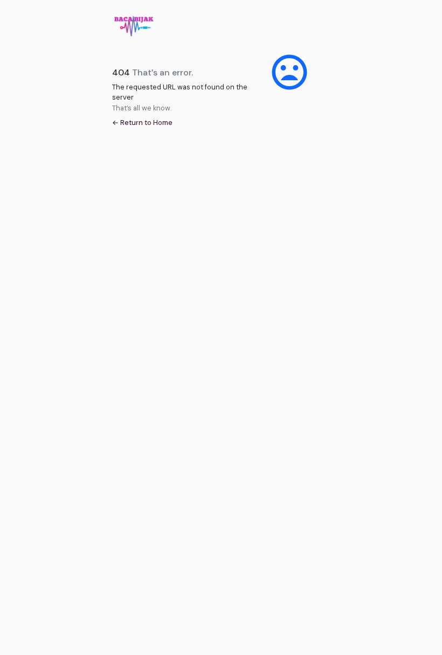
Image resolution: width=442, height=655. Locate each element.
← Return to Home (142, 122)
